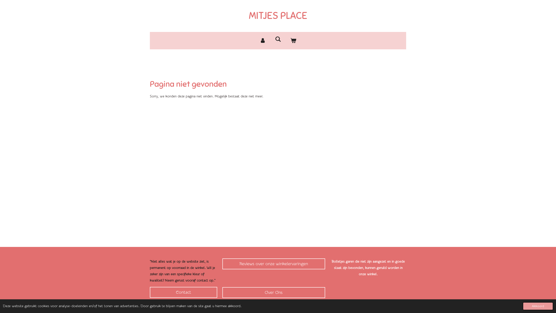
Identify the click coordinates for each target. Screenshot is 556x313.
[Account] (262, 40)
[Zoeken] (278, 39)
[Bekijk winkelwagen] (293, 40)
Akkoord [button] (538, 306)
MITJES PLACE (278, 16)
